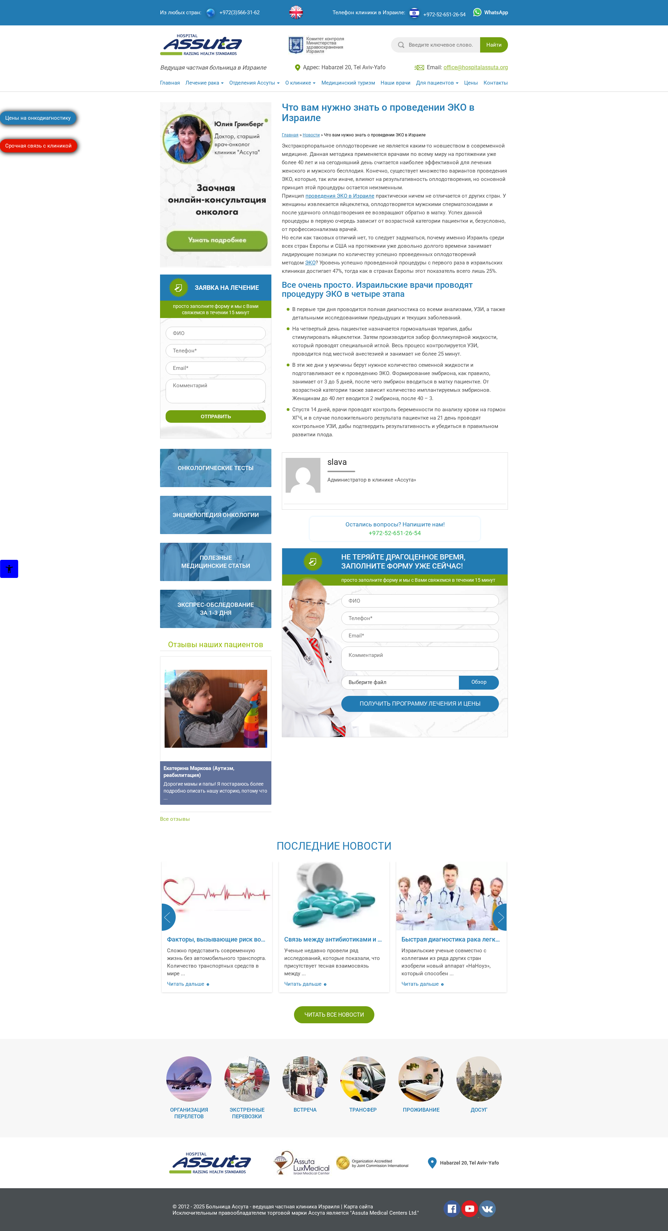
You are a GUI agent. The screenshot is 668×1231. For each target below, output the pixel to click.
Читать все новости (334, 1014)
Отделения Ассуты (252, 83)
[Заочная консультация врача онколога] (216, 264)
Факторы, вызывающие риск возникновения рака (240, 939)
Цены (471, 83)
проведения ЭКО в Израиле (339, 196)
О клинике (298, 83)
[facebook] (452, 1215)
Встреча (305, 1110)
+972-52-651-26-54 (444, 14)
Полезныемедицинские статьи (215, 561)
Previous (169, 917)
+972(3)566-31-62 (240, 12)
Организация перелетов (189, 1113)
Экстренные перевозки (247, 1113)
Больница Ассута (227, 1207)
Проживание (421, 1110)
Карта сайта (358, 1207)
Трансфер (363, 1110)
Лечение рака (202, 83)
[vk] (487, 1215)
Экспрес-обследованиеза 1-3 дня (215, 608)
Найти (494, 45)
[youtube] (470, 1215)
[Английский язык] (296, 12)
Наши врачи (396, 83)
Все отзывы (175, 819)
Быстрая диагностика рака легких (451, 939)
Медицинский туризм (348, 83)
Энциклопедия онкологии (216, 514)
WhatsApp (496, 12)
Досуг (479, 1110)
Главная (170, 83)
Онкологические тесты (216, 467)
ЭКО (310, 263)
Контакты (496, 83)
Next (500, 917)
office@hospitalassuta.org (476, 67)
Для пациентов (435, 83)
